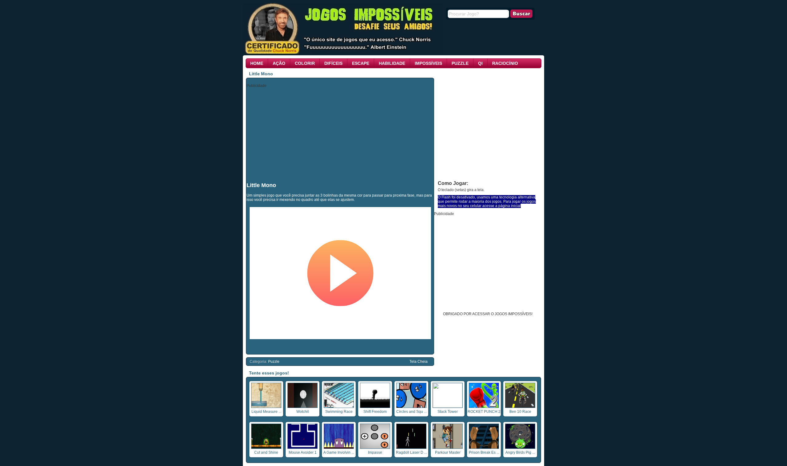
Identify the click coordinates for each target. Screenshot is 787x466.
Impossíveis (428, 63)
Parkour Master (448, 452)
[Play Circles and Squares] (411, 407)
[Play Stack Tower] (448, 406)
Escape (360, 63)
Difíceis (333, 63)
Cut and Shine (266, 452)
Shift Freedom (375, 411)
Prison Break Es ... (484, 452)
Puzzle (460, 63)
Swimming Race (339, 411)
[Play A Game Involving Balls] (339, 447)
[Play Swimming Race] (339, 407)
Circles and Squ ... (411, 411)
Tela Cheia (418, 361)
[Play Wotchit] (302, 407)
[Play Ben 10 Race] (520, 407)
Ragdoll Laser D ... (411, 452)
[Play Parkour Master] (448, 447)
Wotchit (302, 411)
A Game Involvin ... (338, 452)
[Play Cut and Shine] (266, 447)
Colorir (305, 63)
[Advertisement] (340, 135)
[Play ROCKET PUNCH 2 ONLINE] (484, 407)
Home (256, 63)
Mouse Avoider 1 (303, 452)
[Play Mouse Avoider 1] (302, 447)
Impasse (375, 452)
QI (480, 63)
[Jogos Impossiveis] (343, 53)
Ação (279, 63)
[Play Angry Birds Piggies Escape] (520, 447)
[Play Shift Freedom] (375, 407)
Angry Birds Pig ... (520, 452)
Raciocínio (505, 63)
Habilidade (392, 63)
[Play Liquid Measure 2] (266, 407)
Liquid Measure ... (266, 411)
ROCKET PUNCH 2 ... (484, 413)
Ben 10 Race (520, 411)
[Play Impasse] (375, 447)
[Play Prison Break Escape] (484, 447)
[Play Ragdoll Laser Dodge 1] (411, 447)
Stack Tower (447, 411)
